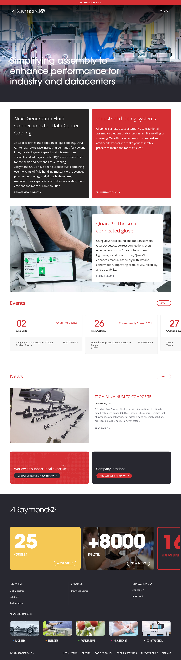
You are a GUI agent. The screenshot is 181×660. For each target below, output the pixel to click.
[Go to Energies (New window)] (58, 628)
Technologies (16, 603)
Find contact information (113, 476)
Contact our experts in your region (36, 476)
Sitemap (166, 653)
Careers (137, 591)
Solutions (14, 596)
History (136, 597)
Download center (89, 3)
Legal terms (70, 653)
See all (163, 303)
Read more (69, 342)
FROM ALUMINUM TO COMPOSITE (123, 396)
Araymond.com (140, 584)
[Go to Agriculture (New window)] (90, 628)
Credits (86, 653)
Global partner (65, 563)
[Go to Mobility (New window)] (25, 628)
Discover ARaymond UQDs (26, 193)
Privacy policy (149, 653)
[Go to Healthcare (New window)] (123, 628)
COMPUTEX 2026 (66, 323)
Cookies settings (127, 653)
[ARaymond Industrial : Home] (27, 11)
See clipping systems (107, 193)
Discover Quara (104, 276)
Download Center (79, 590)
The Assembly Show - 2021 (135, 323)
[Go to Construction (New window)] (156, 628)
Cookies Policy (103, 653)
